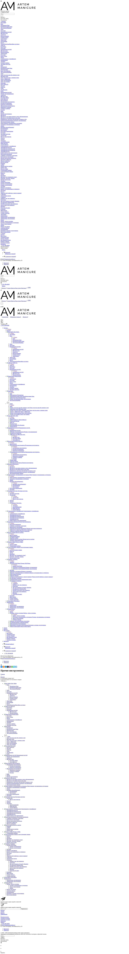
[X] (8, 667)
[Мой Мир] (6, 667)
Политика (3, 921)
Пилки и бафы (13, 544)
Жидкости (12, 466)
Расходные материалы (15, 524)
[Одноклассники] (3, 667)
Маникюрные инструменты (20, 454)
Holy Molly (12, 334)
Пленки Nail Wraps (17, 566)
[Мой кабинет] (1, 305)
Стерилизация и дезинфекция (17, 513)
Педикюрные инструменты (20, 448)
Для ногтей (15, 497)
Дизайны (12, 562)
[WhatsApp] (12, 667)
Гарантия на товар (5, 919)
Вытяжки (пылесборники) (19, 484)
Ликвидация (13, 379)
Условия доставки (5, 918)
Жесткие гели (16, 437)
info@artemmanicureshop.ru (8, 259)
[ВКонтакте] (1, 667)
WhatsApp (6, 264)
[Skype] (14, 667)
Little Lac (12, 365)
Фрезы (11, 611)
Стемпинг (15, 583)
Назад (9, 329)
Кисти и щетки (13, 535)
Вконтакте (6, 263)
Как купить (9, 633)
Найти (2, 937)
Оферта (2, 922)
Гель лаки (12, 418)
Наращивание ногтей (18, 349)
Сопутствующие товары (16, 550)
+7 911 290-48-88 (5, 245)
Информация (4, 914)
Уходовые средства (14, 493)
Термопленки (13, 605)
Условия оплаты (5, 917)
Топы (11, 406)
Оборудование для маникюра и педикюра (20, 477)
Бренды (2, 913)
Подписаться (24, 908)
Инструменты (13, 444)
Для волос (15, 505)
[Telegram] (16, 667)
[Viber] (10, 667)
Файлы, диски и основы (19, 615)
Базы (14, 338)
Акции (2, 911)
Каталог (9, 330)
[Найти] (2, 16)
